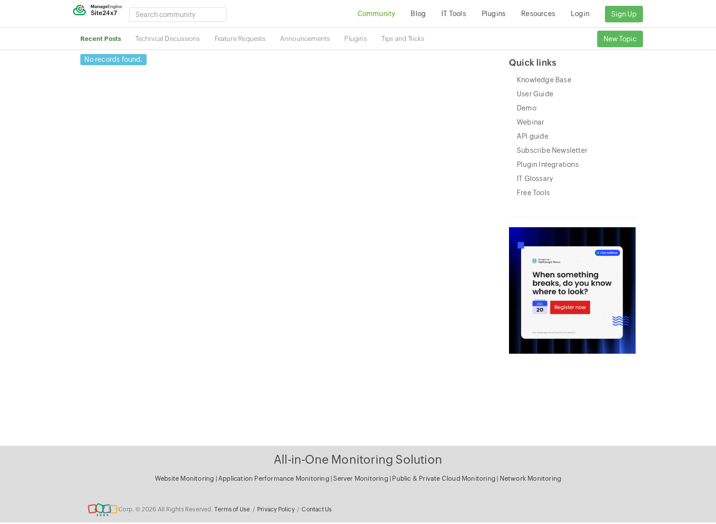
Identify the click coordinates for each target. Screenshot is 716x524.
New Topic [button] (620, 39)
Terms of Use (232, 509)
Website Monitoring (184, 478)
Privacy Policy (276, 509)
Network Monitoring (531, 478)
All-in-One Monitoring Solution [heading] (358, 459)
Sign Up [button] (624, 14)
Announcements (305, 38)
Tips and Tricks (402, 38)
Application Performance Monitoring (274, 478)
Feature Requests (240, 38)
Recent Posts (100, 38)
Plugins (355, 38)
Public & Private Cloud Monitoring (444, 478)
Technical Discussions (167, 38)
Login (580, 14)
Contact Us (316, 509)
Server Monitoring (361, 478)
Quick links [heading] (532, 62)
